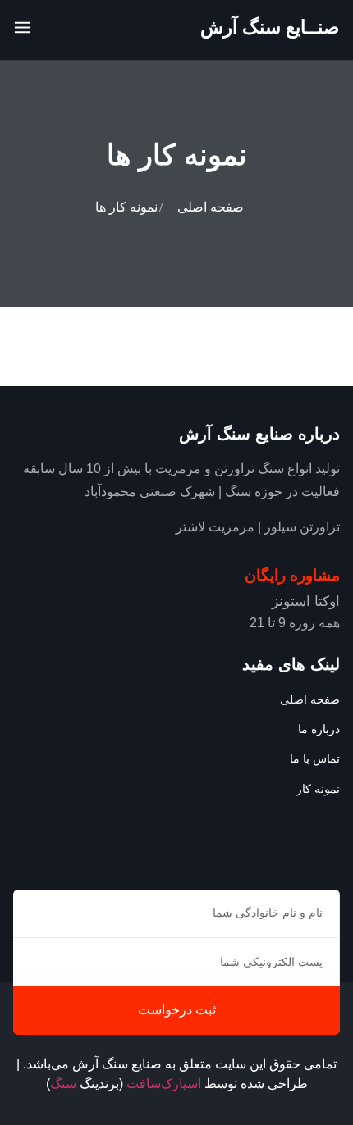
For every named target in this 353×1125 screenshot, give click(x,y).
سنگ (63, 1084)
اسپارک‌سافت (163, 1084)
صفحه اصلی (210, 207)
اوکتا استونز (306, 601)
